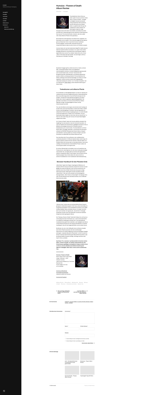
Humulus (63, 284)
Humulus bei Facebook (61, 277)
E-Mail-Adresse (84, 326)
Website (66, 332)
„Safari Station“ (67, 82)
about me (6, 27)
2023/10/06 (58, 11)
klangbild (5, 14)
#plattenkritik (75, 282)
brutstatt (4, 5)
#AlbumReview (60, 282)
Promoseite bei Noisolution (62, 272)
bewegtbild (5, 12)
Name (66, 326)
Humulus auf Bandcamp (61, 270)
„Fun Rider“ (65, 129)
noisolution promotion (72, 284)
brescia (81, 282)
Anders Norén (91, 385)
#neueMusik (68, 282)
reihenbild (5, 16)
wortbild (4, 20)
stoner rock (80, 284)
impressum (5, 25)
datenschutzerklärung (9, 29)
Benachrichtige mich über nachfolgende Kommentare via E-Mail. (77, 338)
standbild (5, 18)
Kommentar (68, 311)
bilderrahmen (6, 22)
